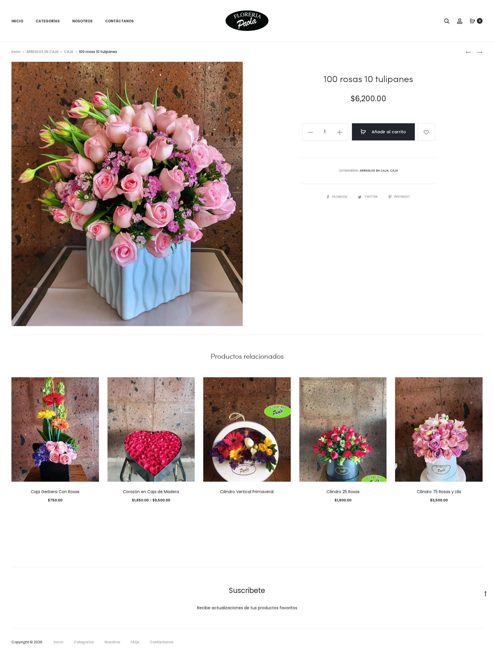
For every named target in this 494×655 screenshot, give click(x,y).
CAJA (68, 51)
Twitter (371, 196)
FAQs (135, 642)
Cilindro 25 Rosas (343, 492)
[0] (472, 21)
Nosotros (82, 21)
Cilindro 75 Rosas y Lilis (439, 492)
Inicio (17, 21)
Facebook (340, 196)
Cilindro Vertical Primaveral (247, 492)
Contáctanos (119, 21)
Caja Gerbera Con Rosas (55, 492)
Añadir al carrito (388, 132)
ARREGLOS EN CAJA (42, 51)
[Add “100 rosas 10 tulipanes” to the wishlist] (426, 131)
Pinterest (402, 196)
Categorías (48, 21)
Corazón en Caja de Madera (151, 492)
